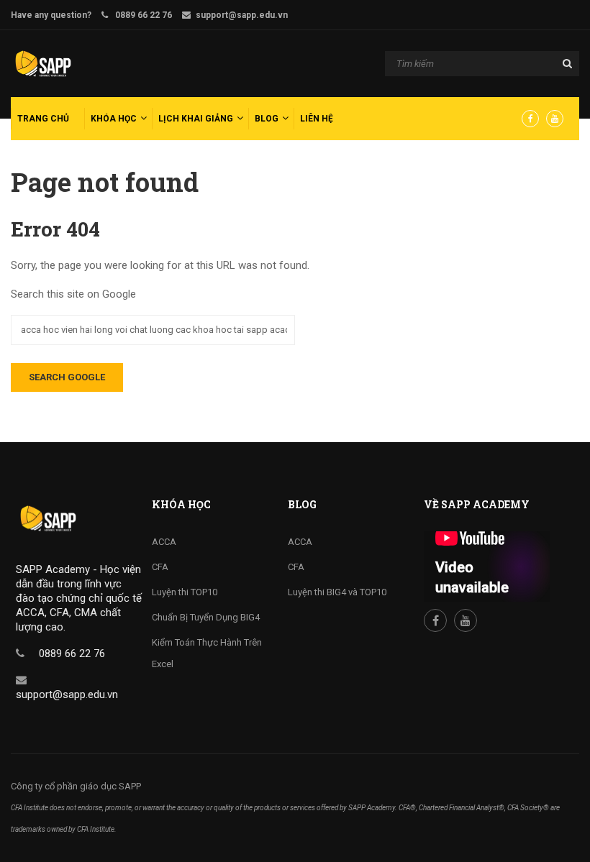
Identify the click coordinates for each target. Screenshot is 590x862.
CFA (160, 566)
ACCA (164, 541)
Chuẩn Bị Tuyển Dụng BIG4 (206, 617)
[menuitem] (46, 118)
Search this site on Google (73, 294)
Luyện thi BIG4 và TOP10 (337, 592)
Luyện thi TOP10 (184, 592)
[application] (487, 566)
